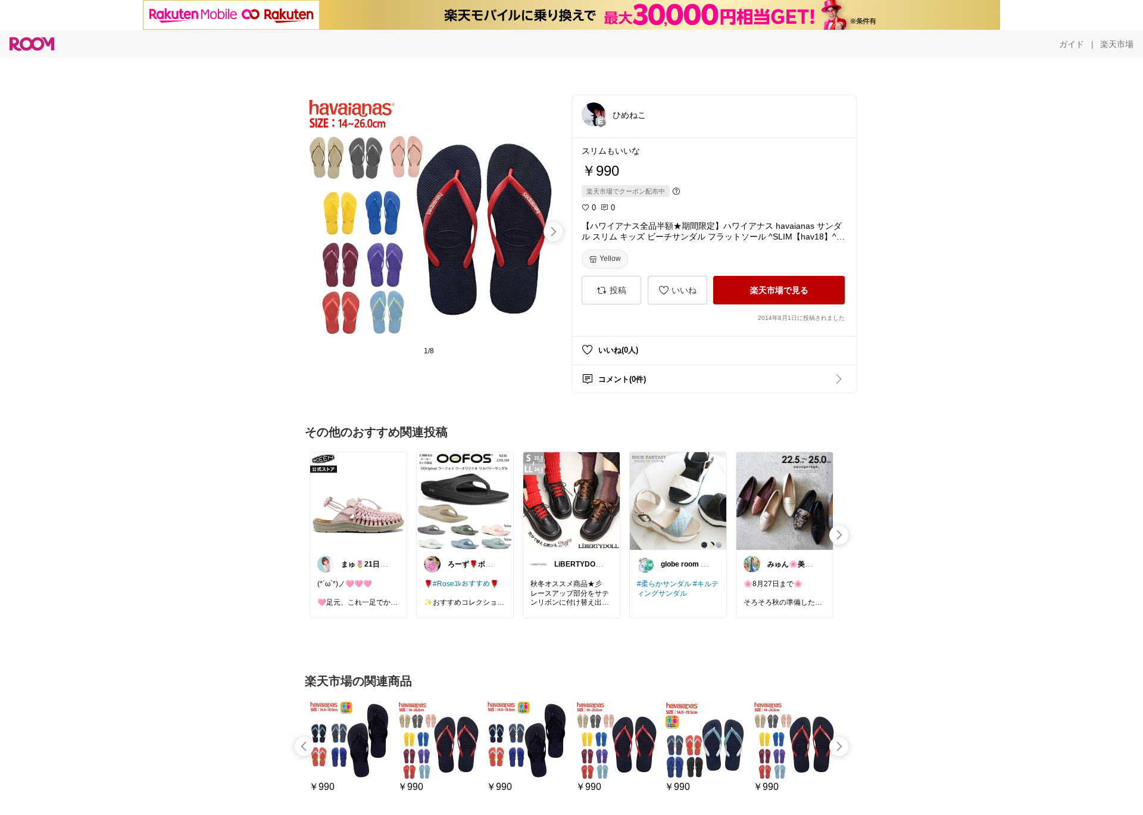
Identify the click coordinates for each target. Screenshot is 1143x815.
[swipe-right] (553, 231)
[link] (358, 500)
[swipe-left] (304, 746)
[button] (593, 114)
